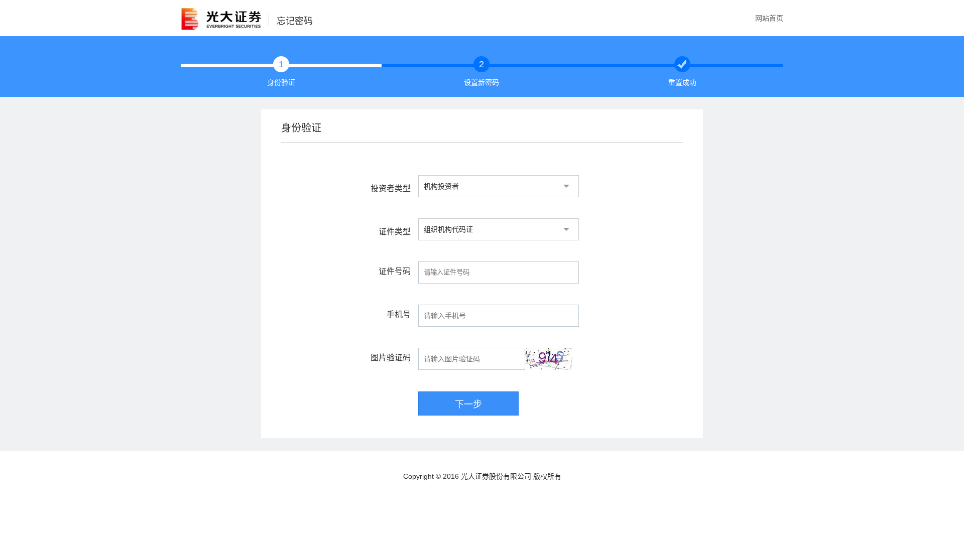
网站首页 (769, 18)
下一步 (468, 404)
